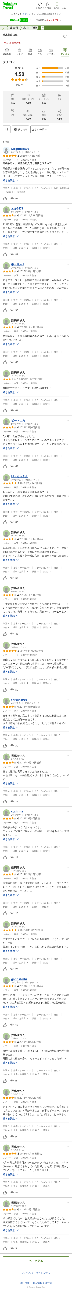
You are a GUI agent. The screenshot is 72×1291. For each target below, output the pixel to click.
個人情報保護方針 (42, 1283)
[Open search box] (6, 129)
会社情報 (25, 1283)
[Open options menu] (67, 149)
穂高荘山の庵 (10, 34)
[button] (21, 150)
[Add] (64, 36)
